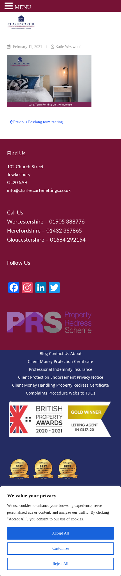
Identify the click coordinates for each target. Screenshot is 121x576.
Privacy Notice (90, 377)
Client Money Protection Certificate (60, 361)
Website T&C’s (82, 393)
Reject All (60, 564)
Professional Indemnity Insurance (60, 369)
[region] (60, 531)
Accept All (60, 533)
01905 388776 (67, 222)
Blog (44, 353)
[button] (10, 7)
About (76, 353)
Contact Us (59, 353)
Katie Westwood (68, 47)
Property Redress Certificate (82, 385)
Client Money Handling (33, 385)
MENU (23, 7)
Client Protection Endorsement (47, 377)
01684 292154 (68, 240)
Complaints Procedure (47, 393)
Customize (60, 548)
